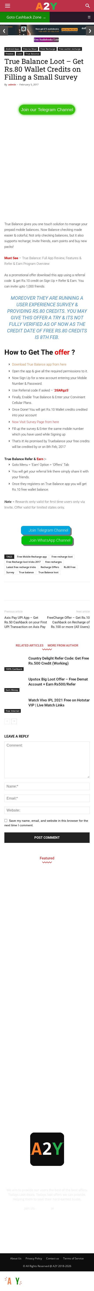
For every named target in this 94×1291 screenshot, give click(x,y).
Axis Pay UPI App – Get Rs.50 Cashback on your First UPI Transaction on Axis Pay (25, 622)
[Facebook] (17, 1242)
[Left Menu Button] (2, 1273)
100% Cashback (14, 668)
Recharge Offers (50, 567)
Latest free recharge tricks (21, 567)
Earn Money (12, 689)
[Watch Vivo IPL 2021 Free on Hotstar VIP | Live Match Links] (15, 705)
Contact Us (47, 1213)
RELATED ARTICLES (29, 645)
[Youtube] (76, 1242)
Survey (10, 572)
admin (12, 84)
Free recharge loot (62, 556)
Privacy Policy (34, 1258)
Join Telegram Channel (48, 530)
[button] (88, 6)
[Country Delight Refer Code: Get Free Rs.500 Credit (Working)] (15, 663)
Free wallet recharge (70, 48)
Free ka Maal (30, 48)
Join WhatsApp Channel (49, 540)
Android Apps (12, 48)
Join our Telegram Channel (47, 109)
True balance (26, 572)
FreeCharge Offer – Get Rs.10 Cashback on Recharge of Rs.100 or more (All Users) (68, 622)
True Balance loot (48, 572)
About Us (15, 1258)
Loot (19, 53)
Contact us (52, 1258)
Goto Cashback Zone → (24, 17)
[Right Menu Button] (92, 1288)
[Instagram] (41, 1242)
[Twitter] (64, 1242)
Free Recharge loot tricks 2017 (23, 561)
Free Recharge (47, 48)
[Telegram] (53, 1242)
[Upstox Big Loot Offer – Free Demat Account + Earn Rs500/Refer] (15, 684)
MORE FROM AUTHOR (63, 645)
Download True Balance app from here (39, 364)
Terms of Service (73, 1258)
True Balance (32, 53)
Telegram (43, 1208)
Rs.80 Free (69, 567)
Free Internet (12, 710)
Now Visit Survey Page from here (35, 422)
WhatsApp (62, 1208)
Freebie (10, 53)
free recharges (53, 561)
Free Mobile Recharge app (32, 556)
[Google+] (29, 1242)
